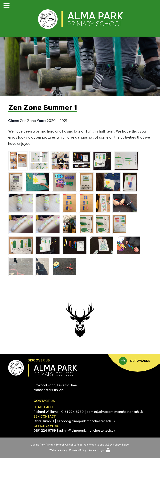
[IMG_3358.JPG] (37, 182)
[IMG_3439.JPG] (48, 224)
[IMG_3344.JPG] (18, 161)
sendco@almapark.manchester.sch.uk (86, 421)
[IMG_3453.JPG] (64, 182)
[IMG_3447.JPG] (86, 203)
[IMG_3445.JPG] (60, 161)
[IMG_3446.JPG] (119, 224)
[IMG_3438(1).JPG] (48, 203)
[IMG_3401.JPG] (130, 182)
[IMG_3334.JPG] (125, 203)
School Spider (121, 444)
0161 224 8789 (72, 412)
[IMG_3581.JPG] (101, 245)
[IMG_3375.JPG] (69, 224)
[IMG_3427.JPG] (15, 182)
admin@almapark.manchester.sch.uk (115, 412)
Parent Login (96, 450)
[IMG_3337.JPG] (128, 245)
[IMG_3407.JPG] (126, 161)
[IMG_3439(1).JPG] (21, 224)
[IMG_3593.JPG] (81, 161)
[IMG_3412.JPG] (39, 161)
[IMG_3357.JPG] (108, 182)
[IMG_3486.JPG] (103, 203)
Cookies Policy (78, 450)
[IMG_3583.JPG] (74, 245)
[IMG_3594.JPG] (102, 161)
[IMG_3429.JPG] (21, 245)
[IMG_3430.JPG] (86, 224)
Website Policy (58, 450)
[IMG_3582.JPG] (48, 245)
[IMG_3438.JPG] (21, 203)
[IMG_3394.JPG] (21, 266)
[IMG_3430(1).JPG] (103, 224)
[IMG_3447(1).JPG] (69, 203)
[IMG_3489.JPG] (86, 182)
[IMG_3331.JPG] (64, 266)
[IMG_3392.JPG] (42, 266)
